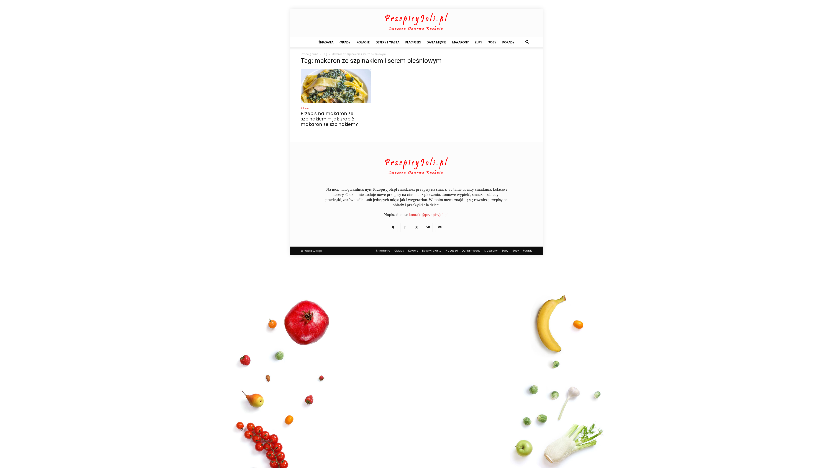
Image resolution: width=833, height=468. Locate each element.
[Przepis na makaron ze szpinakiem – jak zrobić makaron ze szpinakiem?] (336, 86)
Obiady (345, 42)
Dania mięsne (436, 42)
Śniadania (325, 42)
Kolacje (363, 42)
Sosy (492, 42)
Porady (508, 42)
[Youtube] (440, 227)
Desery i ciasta (387, 42)
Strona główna (309, 54)
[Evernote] (393, 227)
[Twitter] (416, 227)
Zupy (478, 42)
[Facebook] (404, 227)
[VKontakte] (428, 227)
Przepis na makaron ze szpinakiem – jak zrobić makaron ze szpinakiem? (329, 118)
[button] (527, 42)
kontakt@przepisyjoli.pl (429, 215)
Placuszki (413, 42)
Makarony (460, 42)
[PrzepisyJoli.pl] (416, 23)
